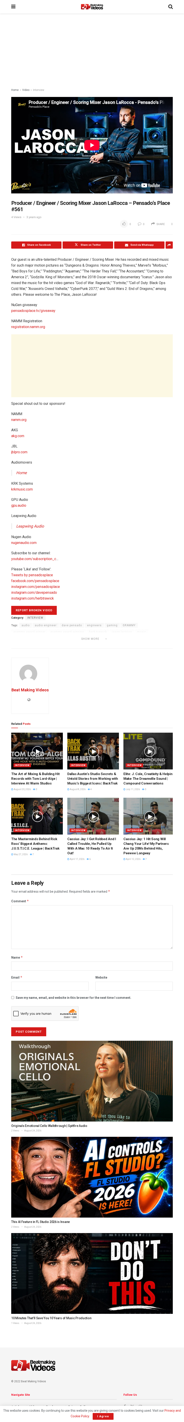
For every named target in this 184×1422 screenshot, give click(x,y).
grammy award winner (29, 631)
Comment (20, 901)
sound (61, 644)
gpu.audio (18, 505)
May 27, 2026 (20, 854)
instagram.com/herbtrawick (32, 598)
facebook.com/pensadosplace (35, 581)
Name (17, 957)
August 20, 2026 (22, 789)
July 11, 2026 (132, 789)
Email (16, 977)
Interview (38, 90)
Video (25, 90)
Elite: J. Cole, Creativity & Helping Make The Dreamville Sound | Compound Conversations (148, 778)
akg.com (17, 436)
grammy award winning (67, 631)
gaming (112, 625)
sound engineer (82, 644)
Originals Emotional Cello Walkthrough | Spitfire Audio (49, 1126)
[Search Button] (170, 6)
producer (19, 644)
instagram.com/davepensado (34, 592)
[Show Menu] (13, 6)
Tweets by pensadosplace (32, 575)
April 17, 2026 (76, 859)
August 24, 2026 (32, 1130)
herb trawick (98, 631)
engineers (94, 625)
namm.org (18, 420)
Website (101, 977)
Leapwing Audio (30, 526)
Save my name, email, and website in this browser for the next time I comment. (73, 997)
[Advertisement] (92, 51)
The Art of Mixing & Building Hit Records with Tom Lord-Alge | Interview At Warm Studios (35, 778)
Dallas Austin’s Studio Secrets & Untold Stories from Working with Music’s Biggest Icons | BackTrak (92, 778)
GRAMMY (129, 625)
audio (26, 625)
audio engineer (46, 625)
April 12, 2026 (132, 859)
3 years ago (34, 217)
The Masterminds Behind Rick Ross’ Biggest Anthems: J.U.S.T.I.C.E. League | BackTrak (35, 843)
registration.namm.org (28, 327)
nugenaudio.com (24, 543)
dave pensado (72, 625)
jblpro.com (19, 452)
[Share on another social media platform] (169, 245)
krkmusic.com (22, 489)
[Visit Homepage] (92, 6)
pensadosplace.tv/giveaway (33, 311)
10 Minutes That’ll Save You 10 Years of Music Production (51, 1318)
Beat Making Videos (30, 690)
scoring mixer (41, 644)
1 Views (15, 1323)
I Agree (103, 1416)
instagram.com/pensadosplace (35, 587)
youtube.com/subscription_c (33, 559)
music (141, 631)
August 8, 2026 (77, 789)
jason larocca (122, 631)
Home (15, 90)
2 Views (15, 1130)
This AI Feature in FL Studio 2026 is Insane (40, 1222)
